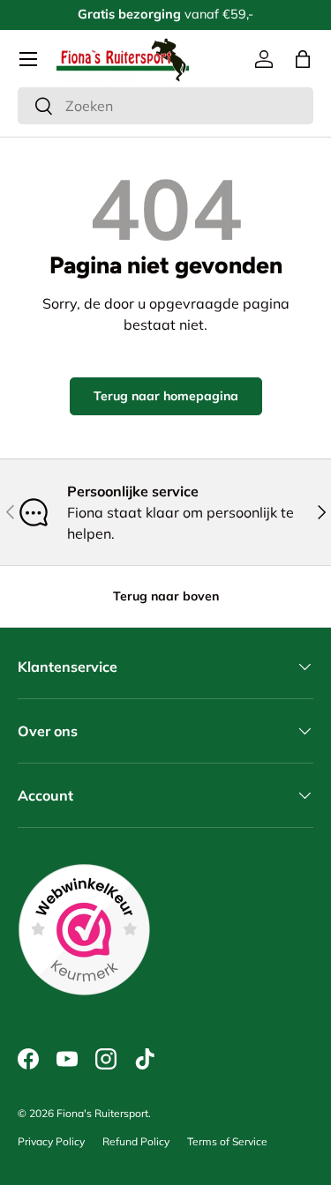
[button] (302, 59)
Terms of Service (227, 1141)
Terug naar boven (166, 596)
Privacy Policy (51, 1141)
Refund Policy (135, 1141)
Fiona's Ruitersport (102, 1113)
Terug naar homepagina (166, 396)
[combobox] (165, 105)
